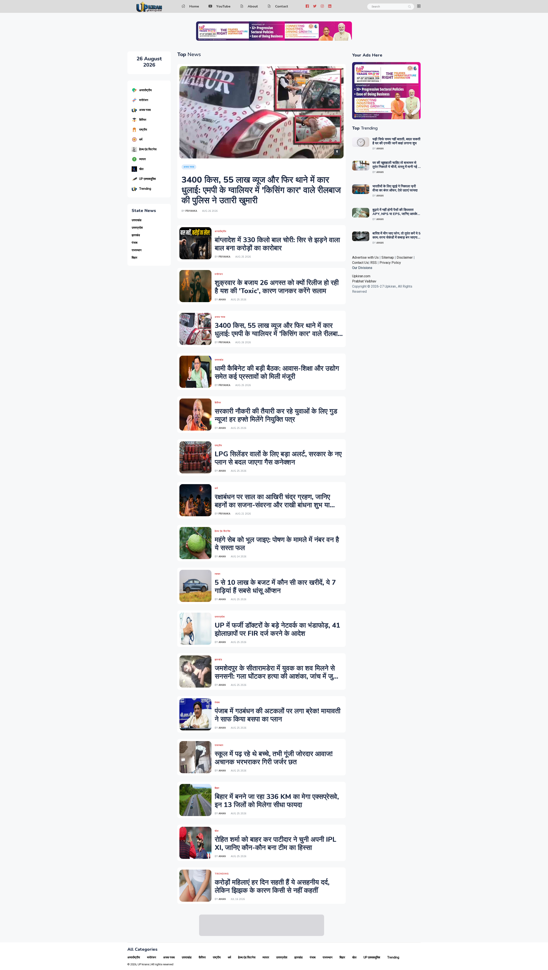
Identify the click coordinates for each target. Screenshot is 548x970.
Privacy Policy (390, 263)
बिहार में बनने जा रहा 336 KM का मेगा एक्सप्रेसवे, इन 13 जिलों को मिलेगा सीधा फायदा (277, 800)
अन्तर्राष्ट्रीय (145, 90)
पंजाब (134, 243)
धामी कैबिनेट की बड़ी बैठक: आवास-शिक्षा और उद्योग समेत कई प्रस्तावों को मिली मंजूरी (277, 372)
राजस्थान (136, 250)
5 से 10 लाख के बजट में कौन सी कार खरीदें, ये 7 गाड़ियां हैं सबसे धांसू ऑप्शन (275, 586)
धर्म (140, 139)
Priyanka (191, 211)
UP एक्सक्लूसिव (147, 179)
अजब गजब (145, 110)
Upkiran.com (361, 276)
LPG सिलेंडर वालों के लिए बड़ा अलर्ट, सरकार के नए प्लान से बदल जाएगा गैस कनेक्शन (278, 458)
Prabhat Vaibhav (364, 281)
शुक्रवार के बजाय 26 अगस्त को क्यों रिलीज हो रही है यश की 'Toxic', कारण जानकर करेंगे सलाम (277, 286)
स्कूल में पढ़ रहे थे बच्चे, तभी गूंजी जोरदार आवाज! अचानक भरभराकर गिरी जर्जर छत (274, 758)
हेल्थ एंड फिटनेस (147, 149)
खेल (141, 169)
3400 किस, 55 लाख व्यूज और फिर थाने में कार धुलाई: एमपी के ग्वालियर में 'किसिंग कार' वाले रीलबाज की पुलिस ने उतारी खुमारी (261, 190)
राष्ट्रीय (143, 129)
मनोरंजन (143, 100)
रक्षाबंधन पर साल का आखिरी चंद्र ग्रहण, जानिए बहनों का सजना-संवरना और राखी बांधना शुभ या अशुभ (272, 505)
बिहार (134, 258)
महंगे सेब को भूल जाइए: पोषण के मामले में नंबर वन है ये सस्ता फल (277, 543)
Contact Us (360, 263)
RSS (373, 263)
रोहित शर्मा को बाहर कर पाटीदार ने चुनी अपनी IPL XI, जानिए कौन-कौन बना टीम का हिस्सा (275, 843)
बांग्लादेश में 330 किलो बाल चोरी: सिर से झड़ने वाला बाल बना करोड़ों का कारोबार (277, 244)
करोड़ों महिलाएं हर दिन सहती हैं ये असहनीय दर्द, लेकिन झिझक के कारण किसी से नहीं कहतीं (272, 886)
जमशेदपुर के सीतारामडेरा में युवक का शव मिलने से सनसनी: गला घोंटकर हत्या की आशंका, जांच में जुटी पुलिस (276, 676)
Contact (281, 6)
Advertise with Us (365, 257)
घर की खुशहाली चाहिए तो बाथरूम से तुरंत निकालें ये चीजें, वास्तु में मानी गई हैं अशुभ (396, 166)
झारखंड (136, 235)
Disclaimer (405, 257)
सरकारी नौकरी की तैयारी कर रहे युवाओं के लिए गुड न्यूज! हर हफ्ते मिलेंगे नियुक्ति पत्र (276, 415)
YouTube (223, 6)
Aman (222, 299)
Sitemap (387, 257)
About (253, 6)
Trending (145, 188)
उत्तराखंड (136, 220)
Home (194, 6)
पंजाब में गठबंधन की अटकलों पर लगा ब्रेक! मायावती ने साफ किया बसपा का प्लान (277, 715)
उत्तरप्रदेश (137, 228)
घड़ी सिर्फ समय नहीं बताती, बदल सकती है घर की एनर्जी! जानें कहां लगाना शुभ (396, 141)
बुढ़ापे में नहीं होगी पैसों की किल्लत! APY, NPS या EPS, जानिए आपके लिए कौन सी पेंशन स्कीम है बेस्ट (394, 213)
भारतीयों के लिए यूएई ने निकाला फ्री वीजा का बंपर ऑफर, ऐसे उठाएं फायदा (395, 188)
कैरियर (142, 119)
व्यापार (142, 159)
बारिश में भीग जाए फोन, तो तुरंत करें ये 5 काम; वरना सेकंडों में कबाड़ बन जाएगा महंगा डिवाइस (396, 237)
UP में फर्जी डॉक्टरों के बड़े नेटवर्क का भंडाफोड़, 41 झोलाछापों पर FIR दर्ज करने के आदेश (277, 629)
